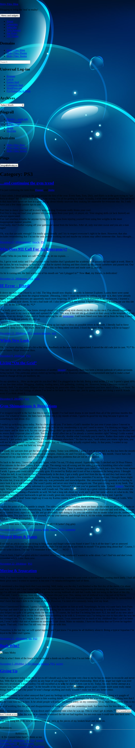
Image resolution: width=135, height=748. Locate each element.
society (59, 663)
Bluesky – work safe (17, 119)
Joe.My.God (13, 125)
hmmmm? (26, 242)
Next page (28, 743)
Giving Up (8, 671)
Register (11, 76)
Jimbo (51, 190)
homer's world (14, 122)
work (37, 278)
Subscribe (12, 27)
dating (24, 638)
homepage (68, 316)
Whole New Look (14, 340)
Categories (12, 24)
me (30, 638)
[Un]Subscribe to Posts (18, 91)
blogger (62, 369)
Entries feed (13, 82)
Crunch (119, 486)
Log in (10, 79)
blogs (23, 333)
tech (54, 333)
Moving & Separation (18, 570)
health (46, 529)
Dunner (39, 190)
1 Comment (69, 529)
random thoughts (42, 333)
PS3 (43, 242)
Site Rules (12, 33)
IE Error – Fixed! (15, 286)
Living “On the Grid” (18, 363)
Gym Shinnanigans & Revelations (28, 406)
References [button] (6, 727)
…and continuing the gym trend (27, 183)
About (10, 21)
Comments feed (15, 85)
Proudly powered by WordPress (27, 746)
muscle (36, 242)
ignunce (45, 663)
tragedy (40, 740)
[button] (115, 710)
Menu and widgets (10, 15)
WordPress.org (14, 88)
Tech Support (14, 30)
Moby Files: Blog (9, 4)
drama (38, 529)
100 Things (12, 36)
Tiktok (10, 128)
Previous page (7, 743)
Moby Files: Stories (17, 56)
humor (24, 278)
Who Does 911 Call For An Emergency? (33, 249)
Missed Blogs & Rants (18, 536)
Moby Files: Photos (17, 53)
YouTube (11, 131)
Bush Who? (9, 645)
